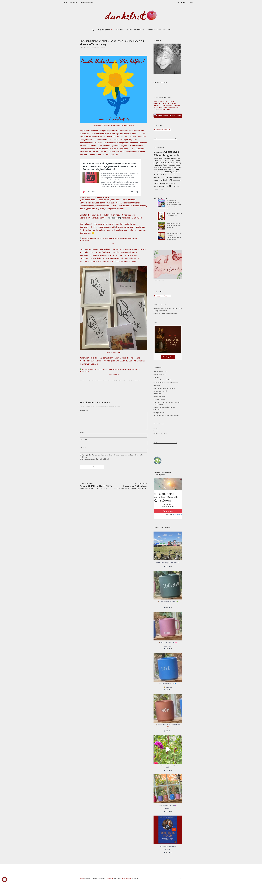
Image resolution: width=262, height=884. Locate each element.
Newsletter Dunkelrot (135, 29)
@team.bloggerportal (167, 155)
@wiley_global (170, 158)
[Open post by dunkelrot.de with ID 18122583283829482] (168, 708)
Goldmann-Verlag (160, 169)
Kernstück (174, 175)
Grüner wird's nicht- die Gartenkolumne (165, 380)
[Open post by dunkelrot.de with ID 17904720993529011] (168, 830)
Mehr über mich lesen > (161, 82)
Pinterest (184, 2)
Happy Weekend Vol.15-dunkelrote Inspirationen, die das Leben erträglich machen (130, 486)
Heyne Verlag (161, 172)
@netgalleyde (171, 151)
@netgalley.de (159, 152)
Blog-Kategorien (104, 29)
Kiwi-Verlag (164, 177)
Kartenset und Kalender (161, 391)
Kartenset (168, 175)
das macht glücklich (89, 380)
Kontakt (64, 2)
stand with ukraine (135, 380)
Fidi (90, 47)
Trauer (156, 189)
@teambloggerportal (160, 158)
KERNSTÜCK (157, 394)
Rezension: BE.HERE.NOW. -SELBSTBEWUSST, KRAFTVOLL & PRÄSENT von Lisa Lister (96, 486)
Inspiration (159, 174)
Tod (178, 186)
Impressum (73, 2)
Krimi (169, 177)
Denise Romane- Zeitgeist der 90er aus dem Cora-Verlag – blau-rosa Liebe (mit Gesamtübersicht (169, 205)
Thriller (172, 186)
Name (82, 432)
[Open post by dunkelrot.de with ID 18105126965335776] (168, 585)
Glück (179, 167)
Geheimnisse (173, 167)
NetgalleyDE (166, 180)
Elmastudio (135, 878)
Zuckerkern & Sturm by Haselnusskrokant (166, 415)
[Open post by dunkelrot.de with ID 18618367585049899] (168, 667)
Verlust (161, 189)
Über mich (119, 29)
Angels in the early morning (161, 160)
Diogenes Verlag (176, 165)
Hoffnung (168, 171)
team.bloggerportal (161, 186)
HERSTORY (157, 385)
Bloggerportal (159, 165)
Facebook (181, 2)
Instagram (178, 2)
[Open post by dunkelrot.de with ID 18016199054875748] (168, 788)
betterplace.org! (114, 218)
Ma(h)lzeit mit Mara (159, 399)
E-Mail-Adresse (85, 440)
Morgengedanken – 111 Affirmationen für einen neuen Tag (174, 225)
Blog (92, 29)
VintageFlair (157, 410)
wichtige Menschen (116, 380)
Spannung (172, 183)
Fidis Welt (156, 377)
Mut (180, 177)
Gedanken (166, 167)
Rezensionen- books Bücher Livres (164, 407)
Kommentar (85, 410)
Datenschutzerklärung (86, 2)
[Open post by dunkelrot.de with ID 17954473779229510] (168, 626)
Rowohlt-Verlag (164, 183)
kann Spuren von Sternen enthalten (103, 380)
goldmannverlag (170, 169)
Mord (177, 177)
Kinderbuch (157, 177)
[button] (4, 879)
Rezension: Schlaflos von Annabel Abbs (165, 314)
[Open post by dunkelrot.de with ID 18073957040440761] (168, 546)
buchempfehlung (168, 165)
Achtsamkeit (177, 158)
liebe (174, 177)
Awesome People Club (160, 371)
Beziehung (176, 162)
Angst (170, 160)
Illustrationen (176, 172)
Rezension (178, 180)
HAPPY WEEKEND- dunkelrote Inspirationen (166, 383)
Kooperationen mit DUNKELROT (160, 29)
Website (83, 447)
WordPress (117, 878)
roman (157, 183)
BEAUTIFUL (167, 162)
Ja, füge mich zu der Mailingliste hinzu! (95, 459)
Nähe (174, 180)
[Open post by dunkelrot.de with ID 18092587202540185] (168, 749)
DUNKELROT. (88, 878)
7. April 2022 (83, 47)
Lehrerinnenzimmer (159, 397)
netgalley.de (157, 180)
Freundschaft (158, 167)
